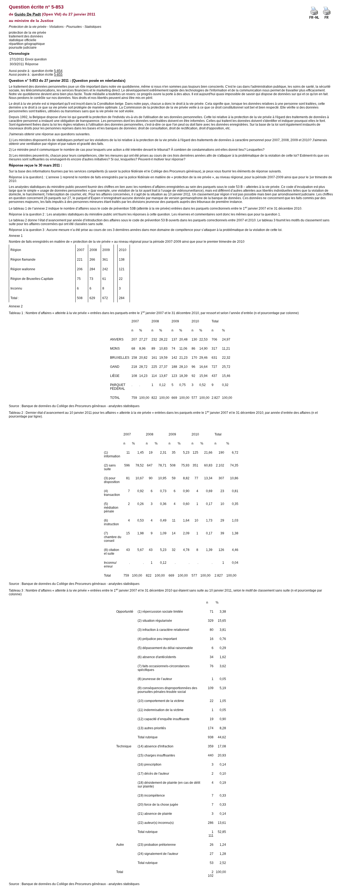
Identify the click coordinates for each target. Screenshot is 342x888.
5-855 (58, 74)
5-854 (58, 71)
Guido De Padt (27, 14)
